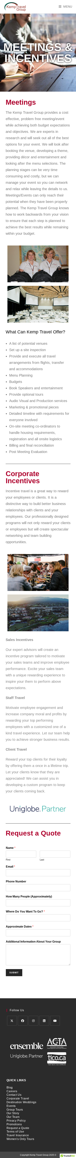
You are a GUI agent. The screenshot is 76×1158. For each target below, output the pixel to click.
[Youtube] (55, 1021)
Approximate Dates (19, 926)
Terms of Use (15, 1131)
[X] (12, 1021)
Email (10, 866)
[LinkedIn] (44, 1021)
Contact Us (14, 1094)
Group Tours (15, 1109)
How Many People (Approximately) (29, 896)
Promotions (14, 1124)
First (8, 859)
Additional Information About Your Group (33, 941)
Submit (14, 972)
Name (10, 847)
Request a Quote (18, 1128)
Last (42, 859)
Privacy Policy (16, 1120)
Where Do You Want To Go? (25, 911)
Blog (10, 1087)
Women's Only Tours (20, 1138)
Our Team (13, 1116)
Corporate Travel (18, 1098)
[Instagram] (33, 1021)
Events (11, 1105)
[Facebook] (23, 1021)
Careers (12, 1091)
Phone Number (16, 881)
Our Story (13, 1113)
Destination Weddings (21, 1102)
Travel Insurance (18, 1135)
